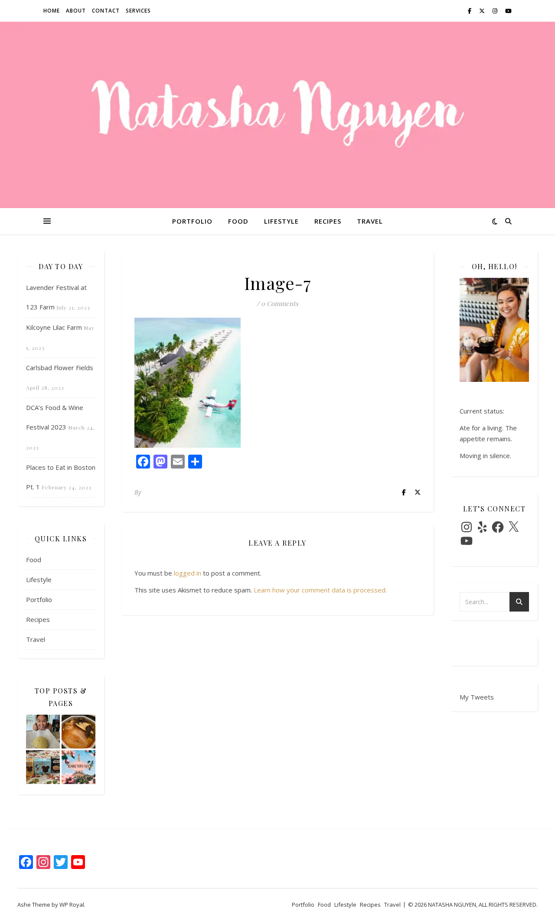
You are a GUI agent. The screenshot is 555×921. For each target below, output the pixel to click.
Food (238, 221)
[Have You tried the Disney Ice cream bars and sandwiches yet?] (43, 767)
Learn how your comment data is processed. (320, 590)
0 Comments (279, 303)
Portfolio (192, 221)
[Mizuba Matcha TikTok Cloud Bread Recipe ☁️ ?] (43, 732)
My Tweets (477, 697)
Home (51, 10)
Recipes (327, 221)
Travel (370, 221)
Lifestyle (281, 221)
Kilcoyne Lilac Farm (54, 327)
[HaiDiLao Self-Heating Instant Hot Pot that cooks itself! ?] (78, 732)
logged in (187, 573)
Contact (106, 10)
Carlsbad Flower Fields (59, 367)
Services (138, 10)
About (76, 10)
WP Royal (71, 904)
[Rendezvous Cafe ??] (78, 767)
